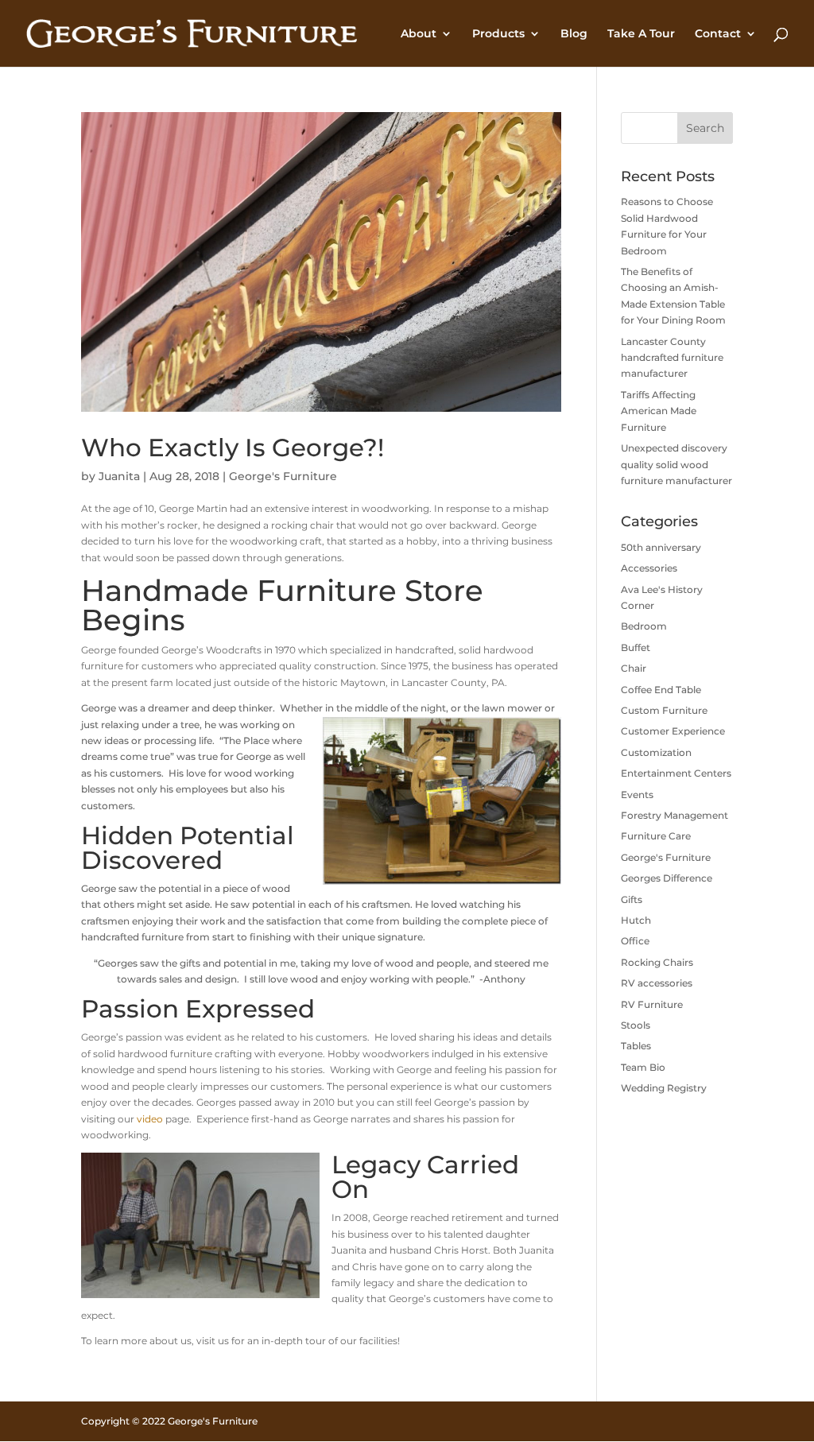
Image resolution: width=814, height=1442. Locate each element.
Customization (656, 752)
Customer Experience (673, 731)
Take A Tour (641, 34)
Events (637, 794)
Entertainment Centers (676, 773)
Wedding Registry (664, 1088)
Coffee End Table (661, 690)
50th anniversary (661, 547)
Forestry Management (674, 815)
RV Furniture (652, 1004)
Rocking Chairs (657, 962)
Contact (718, 34)
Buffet (635, 647)
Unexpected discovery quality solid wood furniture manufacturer (676, 464)
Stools (635, 1025)
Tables (636, 1046)
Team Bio (643, 1067)
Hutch (636, 920)
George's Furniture (283, 476)
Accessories (649, 568)
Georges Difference (666, 878)
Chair (633, 668)
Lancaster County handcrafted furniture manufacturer (672, 357)
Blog (573, 34)
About (418, 34)
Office (635, 941)
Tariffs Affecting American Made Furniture (658, 411)
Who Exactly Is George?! (232, 447)
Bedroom (644, 626)
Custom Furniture (664, 710)
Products (498, 34)
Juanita (119, 476)
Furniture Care (656, 836)
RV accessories (656, 983)
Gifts (631, 899)
